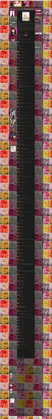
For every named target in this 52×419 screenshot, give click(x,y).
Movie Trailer (12, 106)
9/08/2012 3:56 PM (21, 214)
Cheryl (19, 232)
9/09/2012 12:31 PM (21, 245)
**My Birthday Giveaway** (12, 387)
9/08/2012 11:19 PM (21, 235)
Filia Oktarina (20, 201)
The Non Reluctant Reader (38, 69)
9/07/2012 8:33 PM (22, 178)
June (11, 94)
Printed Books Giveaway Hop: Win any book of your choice (17, 376)
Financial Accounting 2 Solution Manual (15, 373)
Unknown (19, 96)
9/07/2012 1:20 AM (24, 128)
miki (19, 51)
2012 (11, 48)
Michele (19, 235)
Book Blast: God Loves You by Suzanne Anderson (13, 89)
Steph (19, 347)
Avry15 (37, 46)
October (12, 50)
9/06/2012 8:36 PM (21, 114)
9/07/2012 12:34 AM (21, 125)
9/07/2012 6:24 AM (22, 140)
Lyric (19, 335)
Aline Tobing (20, 143)
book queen (20, 168)
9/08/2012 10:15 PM (21, 229)
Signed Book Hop (13, 384)
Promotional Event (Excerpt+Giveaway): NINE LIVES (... (13, 63)
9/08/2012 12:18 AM (22, 181)
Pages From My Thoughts (38, 65)
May (11, 95)
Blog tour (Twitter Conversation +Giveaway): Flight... (13, 81)
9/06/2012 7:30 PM (22, 96)
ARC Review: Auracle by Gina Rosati (13, 73)
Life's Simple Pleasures (21, 161)
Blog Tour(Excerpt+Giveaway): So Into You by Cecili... (13, 57)
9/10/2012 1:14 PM (22, 277)
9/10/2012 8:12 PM (23, 287)
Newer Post (18, 359)
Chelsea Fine (37, 71)
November (12, 49)
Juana (19, 214)
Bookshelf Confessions (38, 68)
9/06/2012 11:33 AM (21, 57)
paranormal (14, 103)
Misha (19, 245)
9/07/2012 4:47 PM (22, 171)
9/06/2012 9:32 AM (21, 41)
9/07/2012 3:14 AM (24, 134)
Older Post (33, 359)
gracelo (19, 229)
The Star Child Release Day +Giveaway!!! (13, 65)
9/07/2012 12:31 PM (22, 165)
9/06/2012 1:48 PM (22, 60)
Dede (19, 121)
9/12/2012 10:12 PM (21, 335)
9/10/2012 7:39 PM (22, 284)
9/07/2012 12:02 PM (24, 161)
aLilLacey (19, 54)
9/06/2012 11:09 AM (21, 51)
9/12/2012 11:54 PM (21, 347)
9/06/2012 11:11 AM (21, 54)
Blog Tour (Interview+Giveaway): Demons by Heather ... (13, 64)
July (11, 93)
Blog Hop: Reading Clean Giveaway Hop (13, 86)
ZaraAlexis (20, 175)
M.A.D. (19, 85)
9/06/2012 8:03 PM (21, 99)
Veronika (19, 63)
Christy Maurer (20, 238)
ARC (13, 104)
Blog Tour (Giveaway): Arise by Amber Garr (13, 76)
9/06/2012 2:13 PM (21, 63)
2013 (11, 47)
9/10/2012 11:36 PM (21, 291)
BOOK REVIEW (14, 101)
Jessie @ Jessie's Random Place (21, 131)
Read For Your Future (37, 66)
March (11, 96)
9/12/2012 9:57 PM (23, 332)
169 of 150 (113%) (36, 58)
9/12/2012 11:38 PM (23, 344)
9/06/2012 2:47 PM (25, 66)
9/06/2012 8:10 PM (22, 102)
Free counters (11, 403)
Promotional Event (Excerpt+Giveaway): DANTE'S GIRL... (13, 68)
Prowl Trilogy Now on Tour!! (13, 74)
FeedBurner (14, 41)
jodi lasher (19, 181)
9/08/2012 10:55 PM (21, 232)
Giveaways (11, 101)
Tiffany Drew (20, 277)
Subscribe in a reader (12, 44)
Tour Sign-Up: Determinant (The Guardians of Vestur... (13, 58)
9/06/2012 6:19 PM (21, 85)
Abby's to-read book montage (13, 108)
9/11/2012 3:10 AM (22, 310)
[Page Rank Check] (11, 408)
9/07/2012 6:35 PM (22, 175)
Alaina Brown (20, 284)
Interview (11, 103)
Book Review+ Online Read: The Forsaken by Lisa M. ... (13, 72)
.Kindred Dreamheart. (38, 64)
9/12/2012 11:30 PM (22, 341)
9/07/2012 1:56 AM (25, 131)
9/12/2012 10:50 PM (23, 338)
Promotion (11, 102)
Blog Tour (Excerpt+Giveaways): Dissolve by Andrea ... (13, 87)
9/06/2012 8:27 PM (20, 111)
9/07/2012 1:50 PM (22, 168)
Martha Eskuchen (20, 344)
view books (41, 48)
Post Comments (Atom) (21, 360)
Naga (19, 57)
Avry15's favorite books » (14, 127)
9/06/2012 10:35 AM (22, 48)
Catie (19, 117)
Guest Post (14, 102)
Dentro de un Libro (20, 332)
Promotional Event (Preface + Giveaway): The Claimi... (13, 52)
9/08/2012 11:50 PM (23, 238)
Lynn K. (19, 137)
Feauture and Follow (13, 105)
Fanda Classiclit (20, 341)
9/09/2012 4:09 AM (23, 242)
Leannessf (20, 106)
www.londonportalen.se (28, 398)
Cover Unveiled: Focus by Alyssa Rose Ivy (13, 84)
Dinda (19, 291)
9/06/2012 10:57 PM (21, 117)
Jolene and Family (20, 338)
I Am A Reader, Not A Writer (26, 21)
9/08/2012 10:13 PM (22, 226)
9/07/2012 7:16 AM (22, 143)
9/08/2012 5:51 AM (22, 201)
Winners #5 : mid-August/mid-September (13, 55)
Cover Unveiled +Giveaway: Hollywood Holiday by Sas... (13, 60)
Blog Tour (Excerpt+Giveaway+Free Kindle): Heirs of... (13, 54)
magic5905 (20, 259)
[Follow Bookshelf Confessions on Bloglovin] (12, 17)
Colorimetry (37, 63)
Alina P (19, 99)
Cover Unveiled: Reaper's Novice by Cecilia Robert (13, 90)
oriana (19, 280)
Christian (12, 104)
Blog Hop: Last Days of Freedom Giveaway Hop (16, 391)
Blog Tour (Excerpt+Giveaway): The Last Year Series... (13, 59)
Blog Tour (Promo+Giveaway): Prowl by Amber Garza (13, 66)
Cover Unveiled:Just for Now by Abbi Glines (13, 61)
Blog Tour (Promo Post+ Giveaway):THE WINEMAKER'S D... (13, 83)
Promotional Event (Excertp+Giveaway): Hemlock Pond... (13, 69)
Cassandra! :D (20, 178)
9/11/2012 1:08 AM (22, 294)
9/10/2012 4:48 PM (21, 280)
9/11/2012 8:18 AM (23, 313)
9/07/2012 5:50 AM (21, 137)
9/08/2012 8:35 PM (21, 219)
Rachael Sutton (20, 287)
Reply (19, 43)
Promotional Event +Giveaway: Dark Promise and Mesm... (13, 79)
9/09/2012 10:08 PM (22, 259)
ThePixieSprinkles (20, 242)
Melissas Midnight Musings (21, 128)
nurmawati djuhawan (20, 134)
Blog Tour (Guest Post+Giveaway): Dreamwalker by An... (13, 78)
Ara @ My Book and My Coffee (21, 66)
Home (26, 359)
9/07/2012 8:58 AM (21, 154)
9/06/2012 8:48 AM (22, 38)
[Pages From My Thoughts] (13, 131)
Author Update (15, 104)
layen (19, 151)
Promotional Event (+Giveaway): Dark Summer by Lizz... (13, 80)
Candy (19, 41)
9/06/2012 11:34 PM (21, 121)
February (12, 97)
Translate (39, 11)
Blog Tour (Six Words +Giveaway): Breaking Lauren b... (13, 91)
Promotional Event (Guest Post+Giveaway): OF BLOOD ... (13, 53)
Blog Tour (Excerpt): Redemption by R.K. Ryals (13, 75)
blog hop (12, 103)
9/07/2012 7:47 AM (21, 151)
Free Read (11, 105)
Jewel (19, 125)
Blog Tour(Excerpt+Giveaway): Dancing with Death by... (13, 71)
